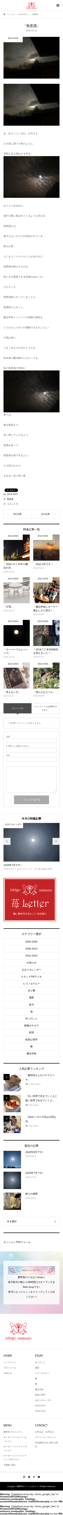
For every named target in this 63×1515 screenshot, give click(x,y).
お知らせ (31, 962)
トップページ (10, 1362)
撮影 (31, 997)
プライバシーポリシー (45, 1437)
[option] (31, 847)
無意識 (10, 499)
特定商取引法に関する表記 (46, 1444)
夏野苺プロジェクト (13, 1432)
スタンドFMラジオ (31, 976)
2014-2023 (12, 494)
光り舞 (31, 990)
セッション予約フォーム (17, 1242)
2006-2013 (31, 948)
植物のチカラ (31, 1025)
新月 (31, 1004)
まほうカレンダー (31, 969)
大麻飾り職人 (10, 1465)
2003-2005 (31, 941)
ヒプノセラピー (31, 983)
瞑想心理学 (31, 1039)
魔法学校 (31, 1053)
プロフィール (10, 1368)
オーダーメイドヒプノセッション (15, 1439)
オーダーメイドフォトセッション (15, 1448)
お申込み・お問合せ (44, 1432)
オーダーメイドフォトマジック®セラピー (15, 1458)
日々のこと (31, 1018)
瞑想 (31, 1032)
